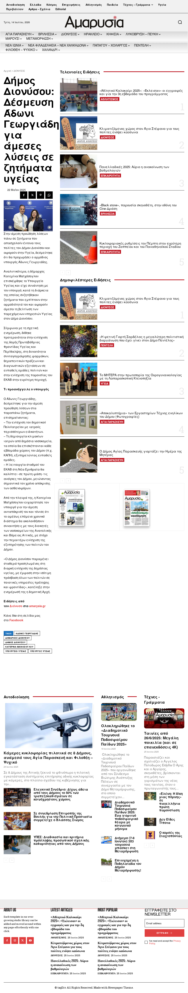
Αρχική (7, 70)
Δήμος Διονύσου (15, 642)
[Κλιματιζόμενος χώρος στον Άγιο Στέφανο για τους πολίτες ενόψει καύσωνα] (78, 133)
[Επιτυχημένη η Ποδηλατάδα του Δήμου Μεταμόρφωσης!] (106, 862)
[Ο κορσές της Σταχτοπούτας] (150, 835)
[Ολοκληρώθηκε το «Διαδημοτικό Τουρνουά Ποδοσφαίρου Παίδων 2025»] (119, 712)
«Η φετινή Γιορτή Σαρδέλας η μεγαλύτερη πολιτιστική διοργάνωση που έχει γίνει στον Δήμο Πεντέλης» (142, 338)
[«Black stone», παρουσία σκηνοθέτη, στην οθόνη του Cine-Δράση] (78, 209)
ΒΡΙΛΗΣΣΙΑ (108, 213)
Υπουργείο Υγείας (15, 651)
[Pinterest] (40, 195)
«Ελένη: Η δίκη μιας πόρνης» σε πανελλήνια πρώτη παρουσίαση (171, 801)
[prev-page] (62, 272)
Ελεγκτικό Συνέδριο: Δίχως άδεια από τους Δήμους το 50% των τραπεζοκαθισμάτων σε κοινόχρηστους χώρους (61, 794)
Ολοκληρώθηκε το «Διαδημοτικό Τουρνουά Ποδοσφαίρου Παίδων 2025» (118, 735)
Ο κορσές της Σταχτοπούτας (170, 834)
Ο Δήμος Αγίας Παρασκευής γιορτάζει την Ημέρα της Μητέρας (141, 453)
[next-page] (68, 272)
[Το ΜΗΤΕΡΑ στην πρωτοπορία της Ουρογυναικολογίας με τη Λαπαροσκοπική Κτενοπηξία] (78, 379)
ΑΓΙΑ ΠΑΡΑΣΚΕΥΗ (112, 422)
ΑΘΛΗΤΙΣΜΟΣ (109, 99)
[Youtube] (30, 940)
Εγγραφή (162, 933)
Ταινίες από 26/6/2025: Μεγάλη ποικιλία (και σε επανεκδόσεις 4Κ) (161, 740)
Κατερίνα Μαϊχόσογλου (19, 646)
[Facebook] (23, 195)
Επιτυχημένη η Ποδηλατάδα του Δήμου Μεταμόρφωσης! (128, 865)
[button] (180, 22)
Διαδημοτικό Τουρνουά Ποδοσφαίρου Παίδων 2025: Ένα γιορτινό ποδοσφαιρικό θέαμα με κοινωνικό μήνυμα (126, 815)
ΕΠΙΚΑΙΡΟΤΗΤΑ (110, 175)
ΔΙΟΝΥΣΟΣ (19, 70)
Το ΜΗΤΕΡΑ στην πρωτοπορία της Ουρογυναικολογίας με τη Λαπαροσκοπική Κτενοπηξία (141, 376)
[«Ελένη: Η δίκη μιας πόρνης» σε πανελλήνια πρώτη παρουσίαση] (150, 796)
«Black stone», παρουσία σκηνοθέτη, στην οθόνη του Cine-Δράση (138, 207)
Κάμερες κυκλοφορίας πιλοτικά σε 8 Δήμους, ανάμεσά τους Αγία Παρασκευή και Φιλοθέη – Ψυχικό (48, 757)
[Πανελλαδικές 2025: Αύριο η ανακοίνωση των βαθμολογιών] (78, 171)
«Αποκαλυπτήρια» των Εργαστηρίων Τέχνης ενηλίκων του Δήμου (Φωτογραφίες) (141, 415)
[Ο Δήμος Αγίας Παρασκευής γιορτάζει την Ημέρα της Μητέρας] (78, 456)
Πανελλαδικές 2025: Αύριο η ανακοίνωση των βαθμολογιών (134, 168)
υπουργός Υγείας (40, 651)
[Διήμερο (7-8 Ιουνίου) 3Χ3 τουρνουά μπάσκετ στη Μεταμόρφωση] (106, 840)
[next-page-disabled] (109, 879)
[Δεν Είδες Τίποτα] (150, 822)
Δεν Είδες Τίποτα (167, 821)
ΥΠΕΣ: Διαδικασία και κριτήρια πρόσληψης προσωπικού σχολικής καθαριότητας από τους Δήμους (61, 840)
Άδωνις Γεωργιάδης (27, 633)
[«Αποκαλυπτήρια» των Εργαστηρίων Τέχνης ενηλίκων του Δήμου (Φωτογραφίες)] (78, 417)
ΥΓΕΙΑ (104, 383)
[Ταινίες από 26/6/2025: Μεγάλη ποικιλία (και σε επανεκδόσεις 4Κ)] (164, 718)
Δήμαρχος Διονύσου (17, 638)
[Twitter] (32, 195)
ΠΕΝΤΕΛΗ (107, 345)
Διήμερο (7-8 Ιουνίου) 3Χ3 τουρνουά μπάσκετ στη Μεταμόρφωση (126, 844)
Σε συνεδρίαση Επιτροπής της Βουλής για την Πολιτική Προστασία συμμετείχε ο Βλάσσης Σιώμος (63, 816)
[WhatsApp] (49, 195)
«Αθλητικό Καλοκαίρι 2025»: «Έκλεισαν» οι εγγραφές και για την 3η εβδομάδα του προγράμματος (141, 92)
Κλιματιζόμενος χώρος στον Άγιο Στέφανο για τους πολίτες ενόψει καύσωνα (139, 130)
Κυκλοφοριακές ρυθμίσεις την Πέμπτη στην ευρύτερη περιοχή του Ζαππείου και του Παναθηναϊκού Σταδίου (140, 245)
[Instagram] (14, 940)
